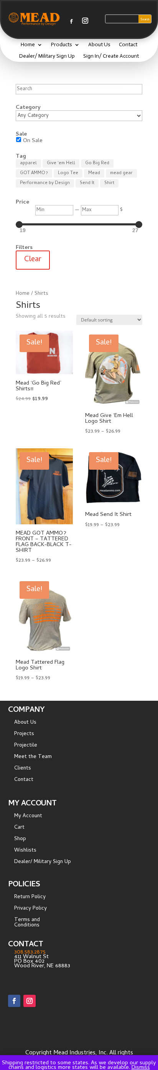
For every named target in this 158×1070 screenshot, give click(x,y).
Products (61, 45)
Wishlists (25, 851)
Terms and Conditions (27, 924)
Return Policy (30, 898)
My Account (28, 817)
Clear (32, 260)
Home (28, 45)
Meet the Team (33, 758)
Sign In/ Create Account (111, 56)
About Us (99, 45)
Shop (20, 840)
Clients (22, 769)
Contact (128, 45)
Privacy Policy (30, 909)
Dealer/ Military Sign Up (47, 56)
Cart (19, 828)
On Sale (33, 140)
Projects (24, 735)
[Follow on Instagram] (85, 21)
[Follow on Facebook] (71, 21)
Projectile (25, 746)
